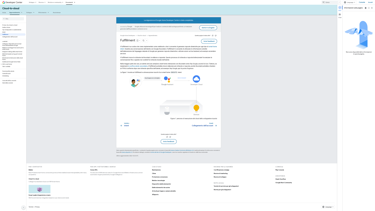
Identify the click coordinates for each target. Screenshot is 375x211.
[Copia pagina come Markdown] (143, 40)
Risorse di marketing (221, 173)
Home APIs (93, 170)
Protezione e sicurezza (159, 177)
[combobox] (331, 2)
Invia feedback (209, 41)
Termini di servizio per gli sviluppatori (226, 186)
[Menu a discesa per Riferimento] (48, 12)
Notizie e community (55, 2)
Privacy (37, 207)
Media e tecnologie (158, 180)
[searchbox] (13, 18)
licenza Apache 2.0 (127, 152)
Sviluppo (32, 2)
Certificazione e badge (221, 170)
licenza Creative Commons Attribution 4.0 (182, 150)
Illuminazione (156, 170)
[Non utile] (215, 35)
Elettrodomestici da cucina (161, 187)
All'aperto (155, 194)
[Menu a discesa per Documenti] (75, 2)
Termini (31, 207)
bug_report (365, 8)
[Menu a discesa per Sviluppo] (34, 12)
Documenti (69, 2)
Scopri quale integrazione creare (39, 195)
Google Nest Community (283, 182)
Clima (154, 173)
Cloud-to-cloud (10, 8)
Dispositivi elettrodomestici (161, 184)
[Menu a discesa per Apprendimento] (22, 12)
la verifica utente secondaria (137, 66)
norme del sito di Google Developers (161, 152)
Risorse (41, 2)
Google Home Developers (127, 35)
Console (362, 2)
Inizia (4, 12)
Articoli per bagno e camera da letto (164, 191)
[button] (12, 64)
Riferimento (42, 12)
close (372, 8)
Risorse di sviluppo (220, 177)
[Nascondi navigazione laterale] (23, 207)
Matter (31, 170)
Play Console (279, 170)
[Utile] (212, 35)
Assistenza (56, 12)
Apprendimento (14, 12)
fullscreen (369, 8)
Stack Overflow (280, 179)
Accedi (370, 2)
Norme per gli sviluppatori (222, 189)
